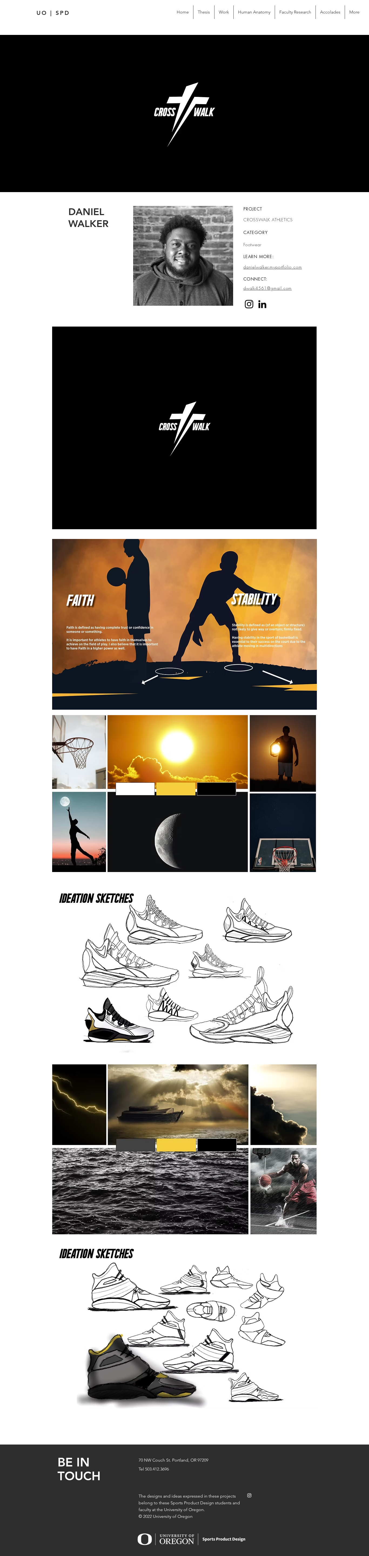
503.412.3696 (157, 1469)
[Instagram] (249, 304)
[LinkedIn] (262, 304)
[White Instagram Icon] (249, 1495)
